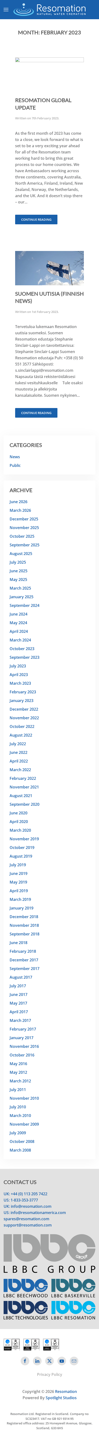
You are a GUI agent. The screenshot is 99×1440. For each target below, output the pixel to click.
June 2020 (18, 813)
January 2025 (21, 596)
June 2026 (18, 501)
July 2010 (18, 1107)
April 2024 (19, 631)
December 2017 (24, 960)
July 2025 (18, 562)
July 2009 (18, 1132)
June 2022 (18, 752)
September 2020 (24, 804)
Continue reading (36, 219)
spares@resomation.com (26, 1218)
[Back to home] (49, 9)
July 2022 (18, 743)
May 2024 (18, 622)
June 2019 (18, 873)
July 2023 (18, 666)
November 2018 (24, 925)
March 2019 (20, 899)
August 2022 (21, 735)
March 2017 (20, 1020)
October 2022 (22, 726)
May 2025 (18, 579)
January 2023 (21, 700)
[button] (6, 9)
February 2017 (23, 1029)
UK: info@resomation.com (27, 1206)
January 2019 (21, 908)
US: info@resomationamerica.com (35, 1212)
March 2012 (20, 1081)
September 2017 (24, 968)
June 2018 (18, 942)
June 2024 (18, 614)
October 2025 (22, 536)
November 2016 (24, 1046)
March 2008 (20, 1150)
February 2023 (23, 692)
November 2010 (24, 1098)
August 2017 (21, 977)
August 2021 (21, 795)
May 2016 (18, 1063)
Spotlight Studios (61, 1397)
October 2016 (22, 1055)
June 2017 (18, 994)
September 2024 (24, 605)
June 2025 (18, 571)
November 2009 (24, 1124)
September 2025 (24, 545)
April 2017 (19, 1011)
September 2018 (24, 934)
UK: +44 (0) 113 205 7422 (25, 1193)
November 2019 (24, 839)
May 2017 (18, 1003)
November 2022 (24, 717)
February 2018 (23, 951)
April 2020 (19, 821)
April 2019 (19, 890)
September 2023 (24, 657)
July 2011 (18, 1089)
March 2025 (20, 588)
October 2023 (22, 648)
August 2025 (21, 553)
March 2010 (20, 1115)
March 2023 (20, 683)
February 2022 (23, 778)
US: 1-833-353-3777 (21, 1200)
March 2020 (20, 830)
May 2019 (18, 882)
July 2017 (18, 985)
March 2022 (20, 769)
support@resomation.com (28, 1225)
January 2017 (21, 1037)
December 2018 (24, 916)
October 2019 (22, 847)
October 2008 (22, 1141)
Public (15, 465)
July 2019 (18, 864)
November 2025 (24, 527)
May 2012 (18, 1072)
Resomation (66, 1391)
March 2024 (20, 640)
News (15, 456)
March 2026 (20, 510)
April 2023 (19, 674)
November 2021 (24, 787)
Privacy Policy (49, 1374)
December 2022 (24, 709)
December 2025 (24, 519)
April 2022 (19, 761)
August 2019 (21, 856)
